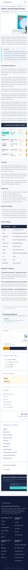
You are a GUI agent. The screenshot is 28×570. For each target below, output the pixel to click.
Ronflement (17, 528)
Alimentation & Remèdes (20, 544)
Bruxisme (17, 531)
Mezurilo (3, 537)
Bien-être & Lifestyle (19, 548)
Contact (3, 524)
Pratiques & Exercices (20, 554)
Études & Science (19, 551)
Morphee (21, 276)
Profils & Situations (19, 557)
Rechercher (22, 2)
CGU (2, 533)
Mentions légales (5, 527)
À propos (3, 521)
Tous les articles (18, 560)
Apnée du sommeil (19, 525)
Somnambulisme (19, 534)
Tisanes (3, 554)
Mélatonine (3, 548)
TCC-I (2, 544)
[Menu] (25, 2)
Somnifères (4, 551)
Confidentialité (4, 530)
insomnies (7, 180)
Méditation (3, 557)
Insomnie (17, 522)
